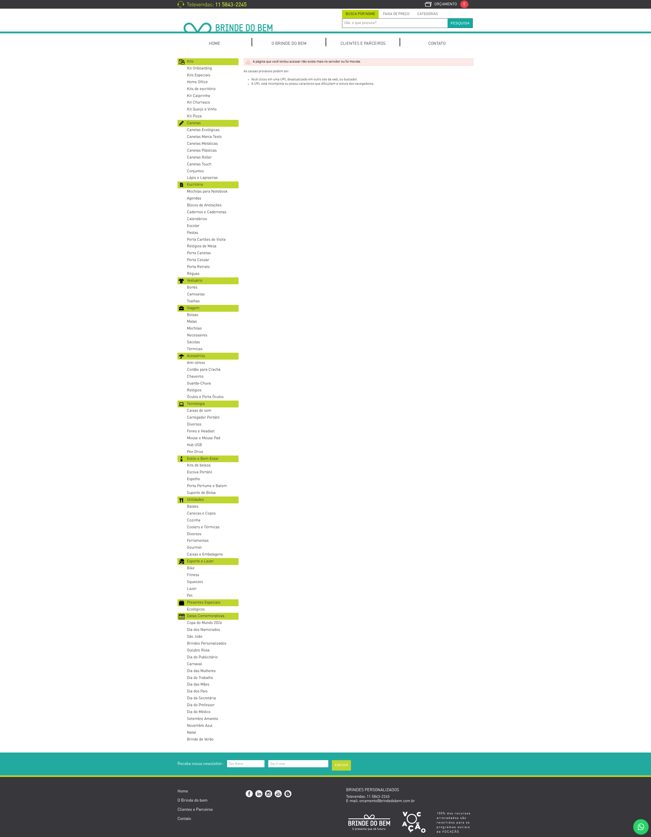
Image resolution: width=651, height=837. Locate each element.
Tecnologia (196, 404)
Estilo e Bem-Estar (203, 459)
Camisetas (196, 294)
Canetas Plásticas (202, 150)
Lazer (192, 589)
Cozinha (193, 520)
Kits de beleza (199, 465)
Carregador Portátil (203, 417)
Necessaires (197, 335)
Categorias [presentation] (427, 14)
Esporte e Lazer (200, 561)
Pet (190, 596)
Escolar (193, 226)
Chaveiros (195, 376)
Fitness (193, 575)
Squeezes (195, 582)
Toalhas (193, 301)
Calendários (197, 219)
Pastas (192, 233)
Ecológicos (196, 609)
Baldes (192, 506)
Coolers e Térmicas (203, 527)
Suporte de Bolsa (201, 493)
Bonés (192, 287)
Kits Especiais (198, 75)
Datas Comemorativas (205, 616)
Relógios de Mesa (201, 246)
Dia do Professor (201, 705)
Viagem (193, 308)
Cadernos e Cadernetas (206, 212)
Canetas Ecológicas (203, 130)
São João (194, 637)
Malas (192, 321)
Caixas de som (199, 411)
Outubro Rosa (198, 650)
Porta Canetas (199, 253)
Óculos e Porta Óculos (205, 397)
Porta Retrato (198, 267)
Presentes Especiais (203, 602)
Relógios (194, 390)
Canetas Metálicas (202, 144)
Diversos (194, 424)
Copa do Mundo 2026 (204, 623)
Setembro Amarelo (202, 719)
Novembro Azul (199, 726)
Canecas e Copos (201, 513)
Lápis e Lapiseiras (202, 178)
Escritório (195, 185)
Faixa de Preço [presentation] (396, 14)
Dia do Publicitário (202, 657)
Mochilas (194, 328)
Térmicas (194, 349)
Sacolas (193, 342)
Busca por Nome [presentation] (360, 14)
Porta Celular (198, 260)
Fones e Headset (201, 431)
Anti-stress (196, 363)
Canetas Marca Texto (204, 137)
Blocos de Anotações (204, 205)
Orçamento (449, 4)
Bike (191, 568)
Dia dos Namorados (203, 630)
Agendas (194, 198)
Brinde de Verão (200, 739)
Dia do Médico (199, 712)
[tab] (360, 14)
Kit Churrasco (198, 102)
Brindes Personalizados (206, 643)
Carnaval (194, 664)
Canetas (194, 123)
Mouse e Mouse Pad (203, 438)
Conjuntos (195, 171)
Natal (191, 732)
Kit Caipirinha (198, 96)
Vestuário (194, 280)
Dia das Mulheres (201, 671)
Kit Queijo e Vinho (202, 109)
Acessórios (196, 356)
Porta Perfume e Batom (207, 486)
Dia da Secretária (201, 698)
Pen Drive (195, 452)
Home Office (197, 82)
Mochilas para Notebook (207, 191)
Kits (190, 61)
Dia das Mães (198, 684)
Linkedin (259, 794)
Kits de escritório (201, 89)
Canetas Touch (199, 164)
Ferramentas (198, 541)
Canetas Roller (199, 157)
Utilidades (195, 500)
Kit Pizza (194, 116)
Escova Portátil (199, 472)
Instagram (269, 794)
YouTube (278, 794)
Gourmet (194, 547)
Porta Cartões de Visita (206, 240)
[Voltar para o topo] (0, 745)
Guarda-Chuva (199, 383)
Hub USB (194, 445)
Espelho (193, 479)
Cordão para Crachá (203, 370)
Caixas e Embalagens (205, 554)
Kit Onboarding (199, 68)
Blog (288, 794)
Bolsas (192, 315)
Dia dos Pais (197, 691)
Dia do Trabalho (200, 678)
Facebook (249, 794)
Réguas (193, 274)
